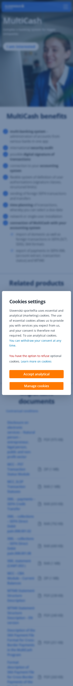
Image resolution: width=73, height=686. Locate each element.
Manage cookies (36, 386)
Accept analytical (36, 374)
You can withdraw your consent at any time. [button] (35, 343)
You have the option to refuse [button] (29, 356)
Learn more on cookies (36, 361)
